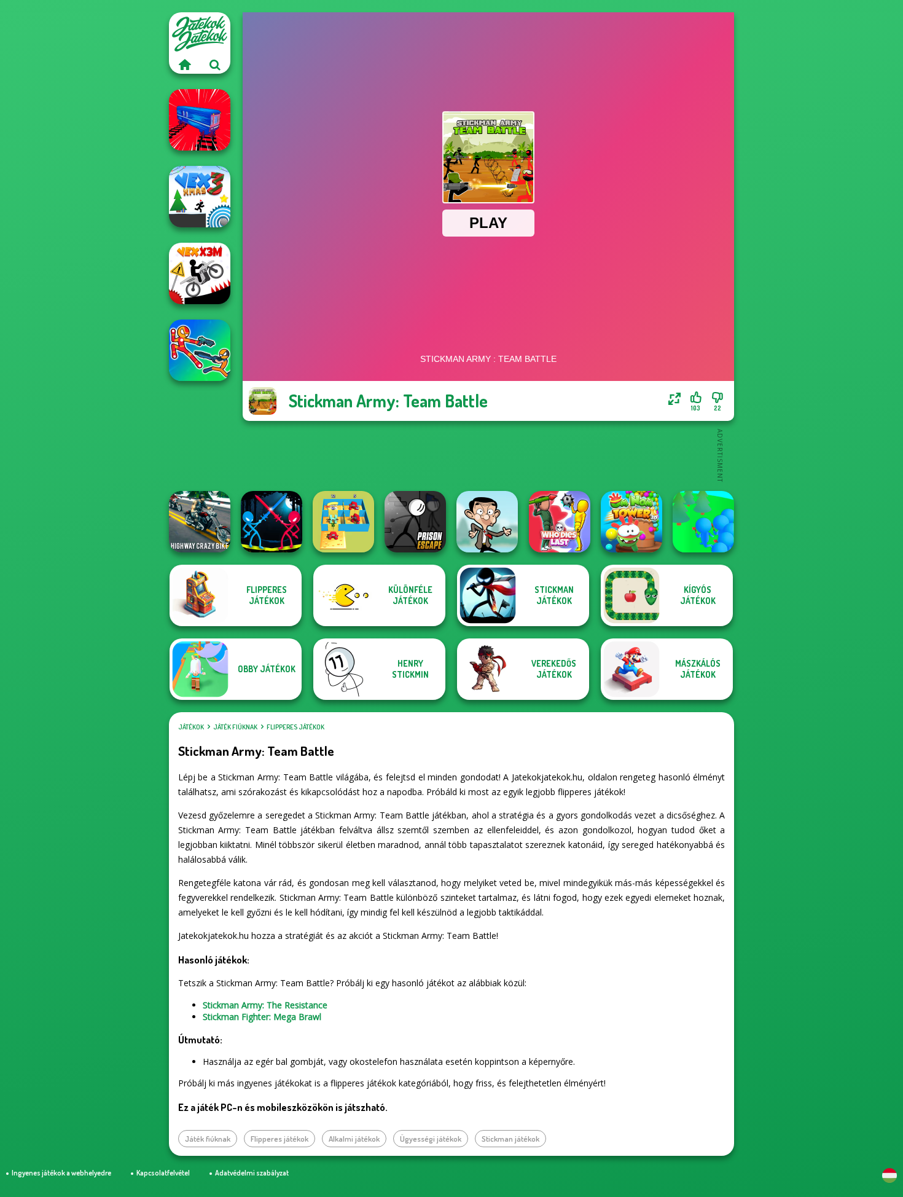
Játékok (191, 727)
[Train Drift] (199, 120)
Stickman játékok (510, 1139)
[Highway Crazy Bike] (199, 521)
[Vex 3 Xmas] (199, 196)
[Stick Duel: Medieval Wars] (271, 521)
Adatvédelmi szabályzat (252, 1172)
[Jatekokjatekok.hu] (184, 64)
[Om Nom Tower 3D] (631, 521)
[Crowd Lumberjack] (703, 521)
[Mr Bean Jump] (487, 521)
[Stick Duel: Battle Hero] (199, 350)
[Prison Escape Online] (415, 521)
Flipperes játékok (295, 727)
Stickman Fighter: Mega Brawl (262, 1016)
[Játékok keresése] (215, 64)
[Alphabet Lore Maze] (343, 521)
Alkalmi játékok (354, 1139)
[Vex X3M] (199, 273)
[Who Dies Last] (559, 521)
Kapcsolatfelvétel (163, 1172)
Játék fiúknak (235, 727)
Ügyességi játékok (430, 1139)
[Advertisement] (488, 454)
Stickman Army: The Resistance (265, 1005)
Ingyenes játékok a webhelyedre (61, 1172)
